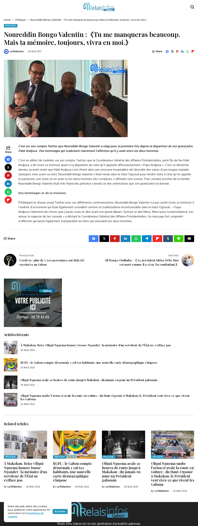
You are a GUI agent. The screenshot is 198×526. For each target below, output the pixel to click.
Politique (20, 19)
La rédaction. (17, 51)
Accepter (60, 511)
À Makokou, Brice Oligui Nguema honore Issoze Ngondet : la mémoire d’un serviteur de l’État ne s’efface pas (95, 345)
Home (7, 19)
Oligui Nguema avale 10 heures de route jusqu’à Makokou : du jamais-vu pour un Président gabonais (88, 380)
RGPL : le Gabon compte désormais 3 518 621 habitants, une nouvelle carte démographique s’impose (88, 362)
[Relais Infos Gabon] (99, 7)
